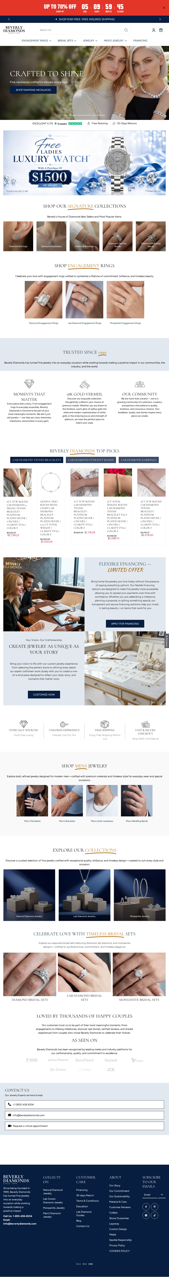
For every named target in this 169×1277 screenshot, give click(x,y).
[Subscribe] (162, 1194)
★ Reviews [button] (167, 640)
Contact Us (82, 1226)
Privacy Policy (117, 1245)
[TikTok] (154, 1215)
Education (82, 1206)
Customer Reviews (120, 1207)
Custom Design (118, 1229)
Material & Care (118, 1201)
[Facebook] (146, 1206)
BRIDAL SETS (65, 40)
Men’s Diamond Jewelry (52, 1215)
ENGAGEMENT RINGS (35, 40)
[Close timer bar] (164, 7)
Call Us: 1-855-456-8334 (17, 1215)
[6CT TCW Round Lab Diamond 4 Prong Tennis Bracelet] (17, 482)
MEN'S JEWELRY (113, 40)
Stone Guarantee (119, 1218)
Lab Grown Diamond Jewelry (53, 1200)
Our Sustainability (119, 1196)
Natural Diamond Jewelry (53, 1191)
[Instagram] (146, 1215)
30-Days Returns (127, 123)
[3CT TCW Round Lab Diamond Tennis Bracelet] (151, 482)
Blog (78, 1220)
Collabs (113, 1212)
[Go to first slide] (160, 19)
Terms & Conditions (87, 1200)
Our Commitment (119, 1190)
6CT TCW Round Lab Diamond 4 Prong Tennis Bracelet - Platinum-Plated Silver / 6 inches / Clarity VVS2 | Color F (17, 515)
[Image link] (29, 974)
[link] (32, 1060)
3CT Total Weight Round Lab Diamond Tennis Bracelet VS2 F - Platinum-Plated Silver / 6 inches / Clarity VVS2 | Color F (117, 516)
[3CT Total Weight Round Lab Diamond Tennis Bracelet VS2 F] (118, 482)
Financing (81, 1189)
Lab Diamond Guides (83, 1213)
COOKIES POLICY (119, 1250)
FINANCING (140, 40)
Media (112, 1234)
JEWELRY (88, 40)
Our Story (114, 1185)
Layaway (114, 1223)
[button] (59, 1246)
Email (147, 1194)
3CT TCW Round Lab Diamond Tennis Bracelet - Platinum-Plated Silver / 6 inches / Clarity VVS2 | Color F (151, 515)
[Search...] (126, 29)
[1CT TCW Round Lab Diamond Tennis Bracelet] (84, 482)
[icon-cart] (160, 30)
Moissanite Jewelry (54, 1207)
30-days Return (85, 1195)
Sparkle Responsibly (120, 1239)
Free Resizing (100, 123)
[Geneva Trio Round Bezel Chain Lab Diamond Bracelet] (51, 482)
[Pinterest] (154, 1206)
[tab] (70, 115)
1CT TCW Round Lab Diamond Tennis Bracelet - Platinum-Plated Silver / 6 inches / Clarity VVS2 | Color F (84, 515)
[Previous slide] (9, 19)
